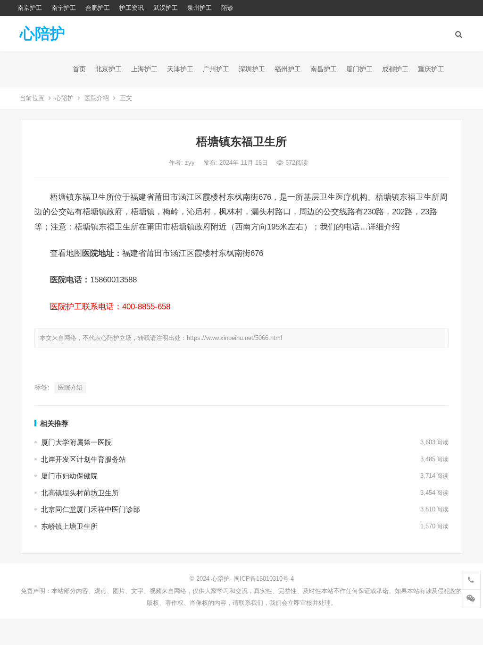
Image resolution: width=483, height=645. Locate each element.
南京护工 (29, 7)
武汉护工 (165, 7)
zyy (191, 162)
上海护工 (144, 69)
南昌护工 (323, 69)
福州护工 (288, 69)
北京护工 (108, 69)
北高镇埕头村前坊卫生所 (80, 493)
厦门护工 (359, 69)
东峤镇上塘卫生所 (69, 526)
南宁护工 (63, 7)
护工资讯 (131, 7)
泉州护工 (199, 7)
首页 (79, 69)
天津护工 (180, 69)
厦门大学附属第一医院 (76, 442)
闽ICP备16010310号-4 (263, 578)
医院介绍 (96, 98)
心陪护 (42, 33)
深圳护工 (252, 69)
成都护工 (395, 69)
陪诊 (227, 7)
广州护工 (216, 69)
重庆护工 (431, 69)
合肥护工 (97, 7)
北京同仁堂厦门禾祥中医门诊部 (90, 509)
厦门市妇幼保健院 (69, 476)
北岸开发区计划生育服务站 (83, 459)
